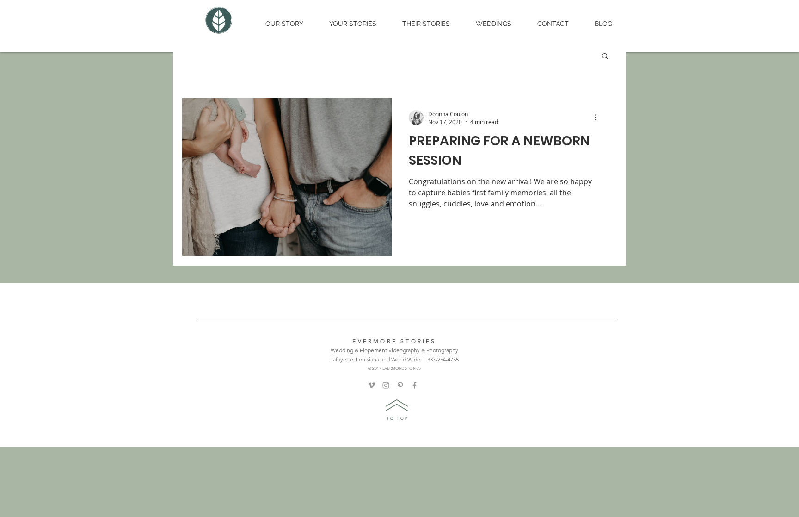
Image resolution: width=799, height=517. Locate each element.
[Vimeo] (371, 385)
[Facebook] (414, 385)
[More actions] (598, 117)
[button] (605, 57)
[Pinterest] (400, 385)
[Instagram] (385, 385)
